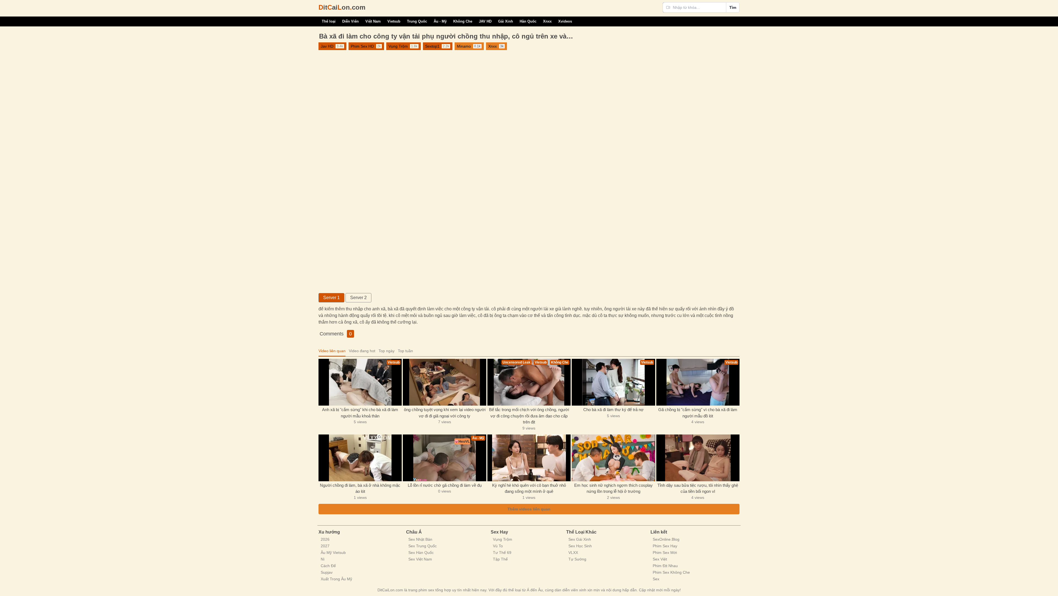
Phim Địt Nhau (665, 566)
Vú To (498, 546)
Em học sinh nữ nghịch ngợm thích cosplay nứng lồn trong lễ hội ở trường (613, 488)
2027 (325, 546)
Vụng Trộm (502, 539)
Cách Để (328, 566)
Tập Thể (500, 559)
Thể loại (329, 21)
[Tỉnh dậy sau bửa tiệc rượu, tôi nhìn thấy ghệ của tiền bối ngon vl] (697, 457)
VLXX (573, 552)
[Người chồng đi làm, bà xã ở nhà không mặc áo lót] (360, 457)
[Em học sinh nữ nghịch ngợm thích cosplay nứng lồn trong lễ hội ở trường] (613, 457)
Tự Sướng (577, 559)
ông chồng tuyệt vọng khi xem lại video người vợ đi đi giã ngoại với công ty (444, 412)
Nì (323, 559)
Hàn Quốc (528, 21)
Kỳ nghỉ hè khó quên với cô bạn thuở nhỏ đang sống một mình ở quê (529, 488)
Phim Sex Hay (665, 546)
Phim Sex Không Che (671, 572)
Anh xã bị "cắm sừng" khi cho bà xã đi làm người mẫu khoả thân (360, 412)
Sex (656, 579)
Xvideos (565, 21)
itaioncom (342, 7)
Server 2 (358, 297)
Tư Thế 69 (502, 552)
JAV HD (485, 21)
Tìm (732, 7)
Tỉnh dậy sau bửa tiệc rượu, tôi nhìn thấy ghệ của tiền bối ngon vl (697, 488)
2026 (325, 539)
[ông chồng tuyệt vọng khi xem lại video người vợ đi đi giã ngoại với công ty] (444, 382)
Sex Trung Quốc (422, 546)
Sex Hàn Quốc (421, 552)
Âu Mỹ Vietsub (333, 552)
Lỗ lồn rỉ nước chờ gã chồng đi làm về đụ (445, 485)
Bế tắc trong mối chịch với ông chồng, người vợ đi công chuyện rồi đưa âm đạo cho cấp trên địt (529, 415)
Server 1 (331, 297)
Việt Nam (373, 21)
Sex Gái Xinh (579, 539)
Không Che (462, 21)
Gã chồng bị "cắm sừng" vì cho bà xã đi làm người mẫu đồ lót (697, 412)
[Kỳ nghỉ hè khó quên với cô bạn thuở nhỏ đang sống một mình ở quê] (529, 457)
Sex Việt (660, 559)
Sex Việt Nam (420, 559)
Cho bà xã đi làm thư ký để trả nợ (613, 409)
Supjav (327, 572)
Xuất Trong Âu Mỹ (336, 579)
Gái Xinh (505, 21)
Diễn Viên (350, 21)
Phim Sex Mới (665, 552)
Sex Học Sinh (580, 546)
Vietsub (393, 21)
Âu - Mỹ (440, 21)
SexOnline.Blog (666, 539)
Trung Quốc (417, 21)
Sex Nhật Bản (420, 539)
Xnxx (547, 21)
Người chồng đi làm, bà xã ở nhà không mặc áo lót (360, 488)
